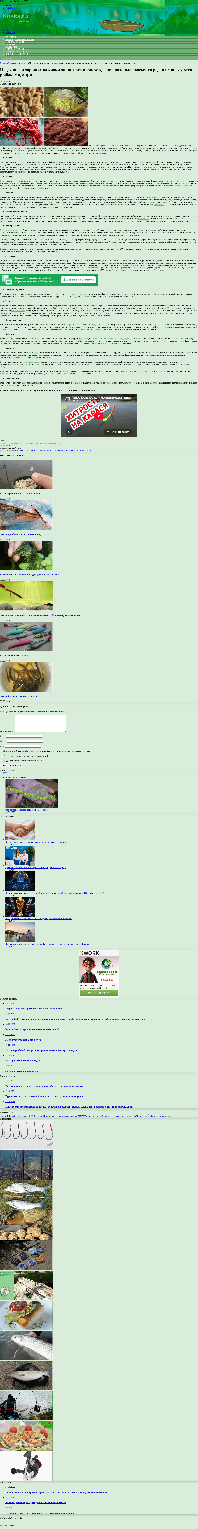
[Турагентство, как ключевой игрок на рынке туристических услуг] (20, 865)
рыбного (115, 1116)
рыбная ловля (105, 1116)
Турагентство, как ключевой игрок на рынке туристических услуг (35, 867)
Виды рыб (11, 47)
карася (25, 1116)
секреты (154, 1116)
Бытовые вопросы (17, 54)
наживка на (143, 218)
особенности (57, 1116)
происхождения (44, 443)
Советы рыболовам (17, 52)
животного (5, 443)
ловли (31, 1115)
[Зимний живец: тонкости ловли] (26, 691)
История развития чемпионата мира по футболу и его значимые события (38, 918)
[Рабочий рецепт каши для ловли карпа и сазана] (26, 1239)
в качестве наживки (33, 362)
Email (3, 741)
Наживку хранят (78, 294)
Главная (3, 63)
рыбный (138, 1115)
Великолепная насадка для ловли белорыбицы (26, 810)
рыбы (148, 1115)
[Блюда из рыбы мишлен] (26, 1329)
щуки (169, 1116)
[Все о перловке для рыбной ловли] (26, 488)
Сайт (2, 746)
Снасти (10, 44)
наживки (33, 443)
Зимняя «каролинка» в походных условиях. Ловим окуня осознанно (40, 615)
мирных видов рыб (121, 338)
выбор (14, 1116)
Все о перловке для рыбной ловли (20, 493)
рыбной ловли (18, 310)
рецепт (82, 1115)
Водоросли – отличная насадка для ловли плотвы (29, 574)
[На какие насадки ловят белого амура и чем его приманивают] (26, 1389)
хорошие (56, 443)
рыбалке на (9, 385)
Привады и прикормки (19, 39)
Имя (3, 736)
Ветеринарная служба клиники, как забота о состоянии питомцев (35, 842)
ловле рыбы (159, 204)
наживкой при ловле (102, 338)
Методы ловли (14, 42)
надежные (23, 443)
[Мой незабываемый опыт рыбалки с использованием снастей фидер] (26, 1420)
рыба (97, 1116)
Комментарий (7, 731)
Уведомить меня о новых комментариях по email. (25, 756)
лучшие (48, 1116)
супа (165, 1116)
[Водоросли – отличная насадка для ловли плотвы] (26, 569)
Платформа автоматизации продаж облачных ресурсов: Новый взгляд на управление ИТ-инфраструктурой (54, 893)
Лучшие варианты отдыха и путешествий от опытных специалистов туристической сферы (47, 944)
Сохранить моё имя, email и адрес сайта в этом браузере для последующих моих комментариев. (47, 751)
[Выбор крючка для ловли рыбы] (26, 1149)
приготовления (70, 1116)
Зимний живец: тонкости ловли (18, 696)
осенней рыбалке (181, 186)
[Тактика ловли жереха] (26, 1359)
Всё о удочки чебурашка (14, 655)
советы (160, 1116)
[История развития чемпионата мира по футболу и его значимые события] (20, 916)
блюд (1, 1116)
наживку (100, 329)
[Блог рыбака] (15, 25)
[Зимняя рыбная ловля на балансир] (26, 529)
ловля (40, 1115)
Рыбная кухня (14, 49)
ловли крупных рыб (13, 230)
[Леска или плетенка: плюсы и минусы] (26, 1269)
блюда (7, 1115)
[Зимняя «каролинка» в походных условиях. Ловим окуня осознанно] (26, 610)
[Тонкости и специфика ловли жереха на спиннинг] (26, 1209)
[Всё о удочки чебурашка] (26, 650)
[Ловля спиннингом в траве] (26, 1179)
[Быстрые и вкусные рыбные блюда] (26, 1450)
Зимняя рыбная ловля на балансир (20, 534)
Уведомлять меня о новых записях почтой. (22, 761)
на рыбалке (30, 232)
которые (14, 443)
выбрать (19, 1116)
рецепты (90, 1116)
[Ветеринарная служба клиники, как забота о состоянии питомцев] (20, 839)
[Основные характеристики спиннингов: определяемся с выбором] (26, 1299)
